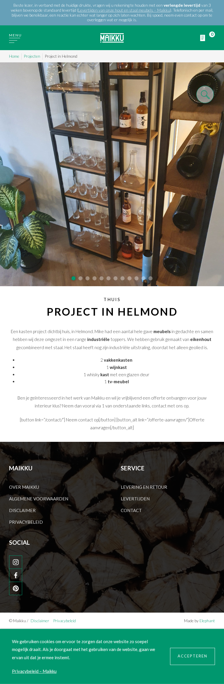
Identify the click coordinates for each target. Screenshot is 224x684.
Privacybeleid (26, 522)
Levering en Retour (144, 487)
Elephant (207, 620)
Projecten (32, 56)
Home (14, 56)
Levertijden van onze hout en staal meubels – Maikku (124, 10)
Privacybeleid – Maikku (34, 671)
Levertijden (135, 498)
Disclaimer (22, 510)
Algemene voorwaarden (38, 498)
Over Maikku (24, 487)
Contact (131, 510)
